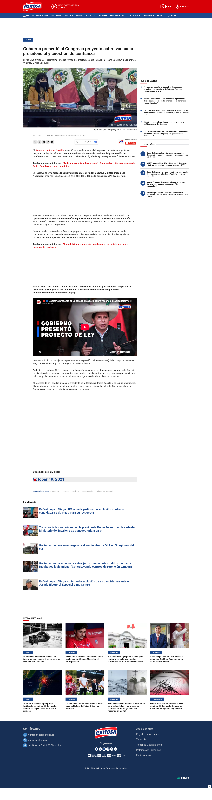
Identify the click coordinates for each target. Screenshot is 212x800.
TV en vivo (141, 739)
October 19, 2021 (49, 479)
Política (69, 16)
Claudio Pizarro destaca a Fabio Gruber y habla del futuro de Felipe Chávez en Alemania (84, 706)
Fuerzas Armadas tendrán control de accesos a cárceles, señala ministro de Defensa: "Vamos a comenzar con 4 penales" (163, 89)
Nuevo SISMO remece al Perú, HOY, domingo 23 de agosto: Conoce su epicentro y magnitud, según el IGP (166, 706)
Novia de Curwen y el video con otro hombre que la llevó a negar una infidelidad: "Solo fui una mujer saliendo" (167, 174)
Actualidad (56, 16)
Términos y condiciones (149, 744)
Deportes (90, 16)
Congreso (55, 491)
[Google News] (111, 749)
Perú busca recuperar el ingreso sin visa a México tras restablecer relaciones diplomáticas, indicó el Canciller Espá (166, 112)
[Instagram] (108, 749)
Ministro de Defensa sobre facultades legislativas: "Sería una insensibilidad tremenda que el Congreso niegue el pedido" (165, 101)
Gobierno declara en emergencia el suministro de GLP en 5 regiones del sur (86, 547)
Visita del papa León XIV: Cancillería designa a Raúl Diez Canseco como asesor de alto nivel (166, 659)
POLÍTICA (76, 491)
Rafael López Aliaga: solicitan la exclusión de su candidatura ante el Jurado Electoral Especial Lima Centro (84, 583)
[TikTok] (115, 749)
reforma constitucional (105, 491)
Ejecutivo (66, 491)
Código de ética (144, 728)
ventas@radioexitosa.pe (41, 734)
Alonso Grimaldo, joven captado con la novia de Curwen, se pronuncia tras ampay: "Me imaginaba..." (166, 184)
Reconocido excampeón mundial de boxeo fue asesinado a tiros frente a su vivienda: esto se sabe (41, 659)
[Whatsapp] (35, 142)
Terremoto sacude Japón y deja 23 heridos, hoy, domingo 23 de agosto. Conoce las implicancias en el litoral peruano (40, 707)
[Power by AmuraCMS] (183, 778)
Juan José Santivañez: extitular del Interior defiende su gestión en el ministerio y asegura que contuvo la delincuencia (166, 133)
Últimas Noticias (40, 16)
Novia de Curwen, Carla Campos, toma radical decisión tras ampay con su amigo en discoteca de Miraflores (167, 155)
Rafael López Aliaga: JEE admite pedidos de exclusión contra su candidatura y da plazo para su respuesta (82, 511)
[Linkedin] (48, 142)
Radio (159, 16)
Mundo (79, 16)
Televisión (149, 16)
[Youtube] (104, 749)
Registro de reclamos (147, 734)
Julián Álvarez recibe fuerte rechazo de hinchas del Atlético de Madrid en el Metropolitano (84, 659)
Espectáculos (117, 16)
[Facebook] (43, 142)
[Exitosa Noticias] (34, 7)
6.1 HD (169, 6)
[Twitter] (39, 142)
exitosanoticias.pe (38, 740)
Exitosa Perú (135, 16)
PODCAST (184, 6)
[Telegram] (52, 142)
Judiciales (102, 16)
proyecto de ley (87, 491)
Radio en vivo (143, 755)
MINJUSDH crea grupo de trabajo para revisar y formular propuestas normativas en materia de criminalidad (125, 659)
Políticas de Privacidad (148, 750)
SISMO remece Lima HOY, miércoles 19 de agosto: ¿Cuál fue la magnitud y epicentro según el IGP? (167, 164)
